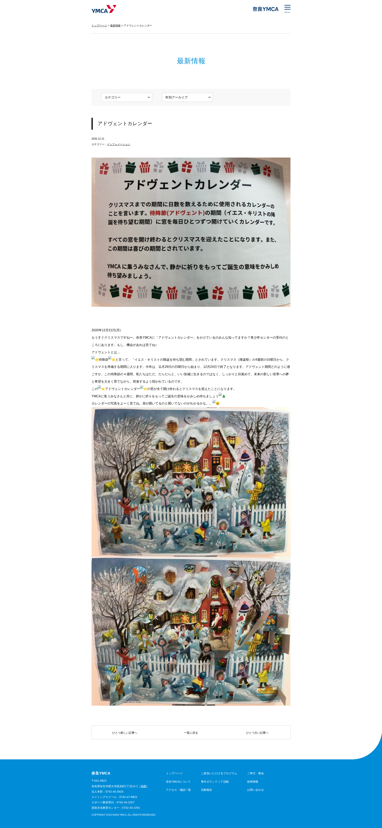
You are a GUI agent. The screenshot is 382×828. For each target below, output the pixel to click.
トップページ (99, 25)
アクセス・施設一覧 (178, 789)
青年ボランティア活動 (215, 781)
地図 (143, 786)
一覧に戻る (191, 732)
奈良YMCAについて (178, 781)
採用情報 (252, 781)
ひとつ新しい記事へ (124, 732)
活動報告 (206, 789)
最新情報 (115, 25)
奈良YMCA (104, 9)
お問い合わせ (255, 789)
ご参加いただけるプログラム (219, 773)
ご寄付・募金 (255, 773)
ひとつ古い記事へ (257, 732)
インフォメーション (118, 144)
